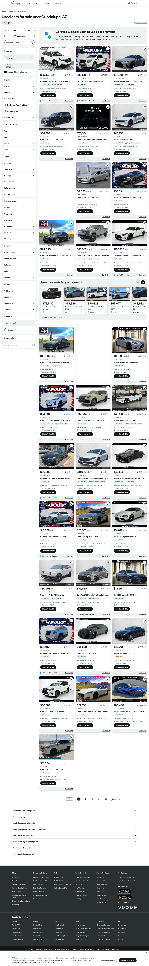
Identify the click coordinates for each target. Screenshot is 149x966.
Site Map (78, 899)
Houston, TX (101, 881)
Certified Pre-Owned (19, 884)
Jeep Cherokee (81, 939)
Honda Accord (38, 932)
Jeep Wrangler (81, 925)
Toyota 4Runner (17, 939)
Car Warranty (79, 888)
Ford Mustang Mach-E (62, 936)
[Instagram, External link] (131, 907)
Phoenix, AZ (100, 888)
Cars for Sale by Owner (20, 888)
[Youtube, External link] (127, 907)
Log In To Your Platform (125, 881)
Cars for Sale (12, 12)
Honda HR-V (37, 939)
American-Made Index (40, 895)
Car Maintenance (81, 895)
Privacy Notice (35, 958)
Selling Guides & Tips (61, 888)
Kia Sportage (122, 925)
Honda (35, 921)
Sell (37, 3)
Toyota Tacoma (17, 932)
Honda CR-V (37, 925)
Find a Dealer (16, 892)
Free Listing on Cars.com (62, 884)
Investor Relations (61, 950)
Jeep (77, 921)
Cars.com (91, 958)
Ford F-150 (58, 932)
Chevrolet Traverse (103, 932)
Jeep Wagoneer (81, 932)
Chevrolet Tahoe (102, 936)
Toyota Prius (16, 929)
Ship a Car (78, 884)
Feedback (115, 950)
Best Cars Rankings (39, 888)
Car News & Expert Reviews (42, 881)
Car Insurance (80, 892)
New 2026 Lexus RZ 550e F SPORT (73, 308)
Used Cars (15, 877)
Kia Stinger (121, 932)
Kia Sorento (122, 929)
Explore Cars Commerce (126, 877)
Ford (56, 921)
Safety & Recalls (38, 892)
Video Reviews (38, 899)
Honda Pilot (37, 936)
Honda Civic (37, 929)
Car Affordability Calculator (84, 881)
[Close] (146, 952)
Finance (58, 3)
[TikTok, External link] (119, 907)
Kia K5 (120, 936)
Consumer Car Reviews (41, 877)
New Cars (15, 881)
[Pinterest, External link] (135, 907)
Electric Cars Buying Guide (21, 901)
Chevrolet (100, 921)
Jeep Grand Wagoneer (83, 936)
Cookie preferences (108, 960)
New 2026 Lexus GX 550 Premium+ (49, 308)
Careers (74, 950)
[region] (74, 958)
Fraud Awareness (103, 950)
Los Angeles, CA (102, 884)
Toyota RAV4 (16, 925)
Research (47, 3)
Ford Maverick (59, 925)
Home (4, 12)
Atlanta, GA (100, 892)
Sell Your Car (58, 877)
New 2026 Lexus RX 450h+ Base (96, 308)
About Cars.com (35, 950)
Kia (119, 921)
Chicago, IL (100, 877)
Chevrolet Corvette (103, 925)
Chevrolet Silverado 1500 (105, 929)
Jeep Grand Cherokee (83, 929)
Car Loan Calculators (82, 877)
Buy (29, 3)
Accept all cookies (127, 960)
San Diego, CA (101, 902)
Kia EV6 (120, 939)
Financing (15, 905)
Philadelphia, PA (102, 895)
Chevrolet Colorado (103, 939)
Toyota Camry (16, 936)
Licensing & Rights (86, 950)
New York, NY (101, 899)
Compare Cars (38, 884)
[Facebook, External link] (123, 907)
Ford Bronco (59, 929)
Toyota (14, 921)
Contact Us (48, 950)
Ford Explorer (59, 939)
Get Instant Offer (60, 881)
